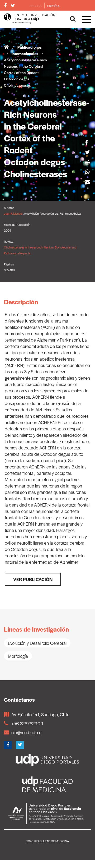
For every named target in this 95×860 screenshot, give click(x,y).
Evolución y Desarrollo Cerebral (37, 643)
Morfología (18, 656)
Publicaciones (29, 47)
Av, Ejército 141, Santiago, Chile (40, 714)
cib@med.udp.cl (26, 732)
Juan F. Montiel (13, 213)
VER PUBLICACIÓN (33, 579)
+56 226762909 (27, 723)
